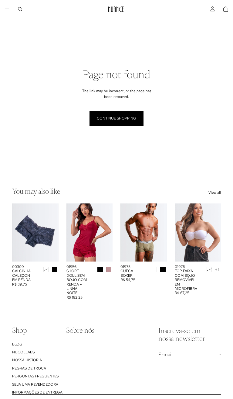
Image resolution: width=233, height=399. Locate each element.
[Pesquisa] (20, 9)
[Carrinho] (225, 9)
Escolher (54, 252)
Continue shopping (116, 118)
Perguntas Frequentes (35, 376)
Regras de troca (29, 368)
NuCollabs (23, 352)
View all (214, 192)
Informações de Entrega (37, 392)
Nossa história (27, 360)
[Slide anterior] (73, 232)
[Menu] (7, 9)
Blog (17, 344)
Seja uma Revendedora (35, 384)
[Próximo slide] (106, 232)
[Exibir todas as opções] (217, 270)
